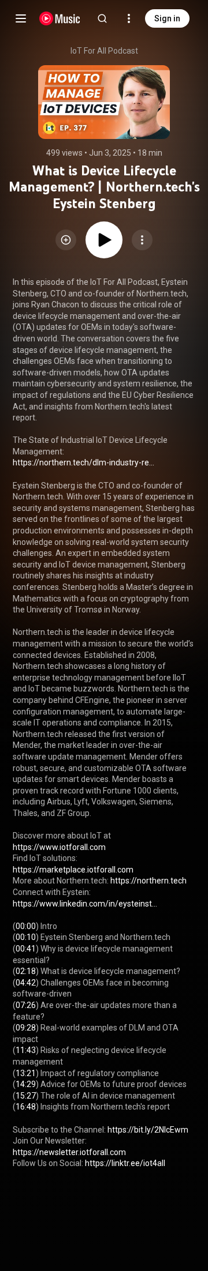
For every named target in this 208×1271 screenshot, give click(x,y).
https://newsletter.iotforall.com (69, 1152)
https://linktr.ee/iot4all (125, 1163)
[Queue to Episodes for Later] (66, 240)
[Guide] (21, 18)
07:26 (26, 1005)
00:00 (26, 926)
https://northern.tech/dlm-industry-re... (83, 462)
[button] (65, 240)
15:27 (26, 1095)
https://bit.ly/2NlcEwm (147, 1129)
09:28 (26, 1027)
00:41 (26, 948)
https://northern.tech (148, 880)
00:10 (26, 937)
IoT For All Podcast (104, 50)
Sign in (167, 18)
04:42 (26, 982)
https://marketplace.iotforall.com (73, 869)
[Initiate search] (102, 18)
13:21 (26, 1073)
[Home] (59, 18)
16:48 (26, 1106)
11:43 (26, 1050)
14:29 (26, 1084)
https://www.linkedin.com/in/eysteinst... (85, 903)
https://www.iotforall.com (59, 847)
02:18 (26, 971)
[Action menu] (142, 240)
